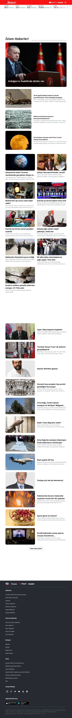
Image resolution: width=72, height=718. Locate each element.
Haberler (8, 590)
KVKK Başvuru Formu (11, 678)
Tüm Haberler (9, 634)
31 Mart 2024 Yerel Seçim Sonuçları (15, 594)
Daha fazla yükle (36, 548)
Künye (7, 647)
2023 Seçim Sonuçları (11, 597)
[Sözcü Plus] (31, 584)
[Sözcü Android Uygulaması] (23, 703)
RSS (6, 681)
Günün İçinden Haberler (12, 622)
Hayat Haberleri (10, 609)
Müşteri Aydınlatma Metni (13, 666)
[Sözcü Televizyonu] (7, 584)
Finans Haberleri (10, 603)
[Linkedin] (27, 691)
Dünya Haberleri (10, 612)
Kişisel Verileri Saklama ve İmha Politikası (17, 672)
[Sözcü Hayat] (22, 584)
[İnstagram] (7, 691)
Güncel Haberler (11, 618)
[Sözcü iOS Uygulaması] (11, 703)
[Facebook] (11, 691)
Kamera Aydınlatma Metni (13, 675)
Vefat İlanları (9, 653)
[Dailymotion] (23, 691)
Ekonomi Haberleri (10, 606)
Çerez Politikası (9, 669)
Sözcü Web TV (9, 625)
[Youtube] (19, 691)
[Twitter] (15, 691)
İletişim (7, 644)
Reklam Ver (8, 650)
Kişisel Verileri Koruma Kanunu (14, 663)
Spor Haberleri (9, 628)
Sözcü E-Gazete (9, 631)
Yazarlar (7, 600)
